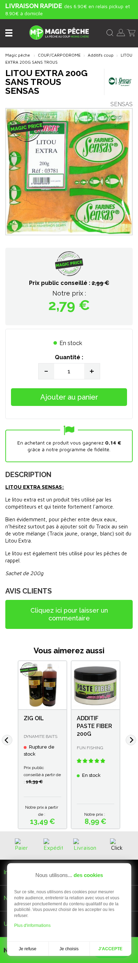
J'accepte (110, 948)
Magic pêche (17, 55)
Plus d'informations (32, 925)
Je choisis (69, 948)
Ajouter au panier (69, 397)
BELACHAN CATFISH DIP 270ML (48, 726)
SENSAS (121, 104)
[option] (50, 744)
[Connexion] (121, 32)
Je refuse (27, 948)
